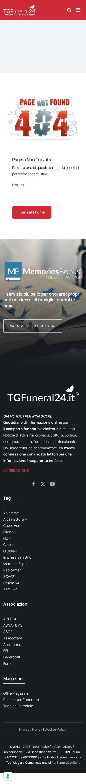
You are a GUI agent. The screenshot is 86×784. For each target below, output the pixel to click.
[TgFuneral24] (19, 6)
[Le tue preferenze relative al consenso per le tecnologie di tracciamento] (8, 776)
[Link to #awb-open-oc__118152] (69, 10)
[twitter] (43, 484)
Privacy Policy (30, 729)
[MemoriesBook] (43, 271)
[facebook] (33, 484)
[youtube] (52, 484)
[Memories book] (43, 311)
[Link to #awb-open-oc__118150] (78, 10)
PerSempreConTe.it (65, 762)
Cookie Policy (56, 729)
